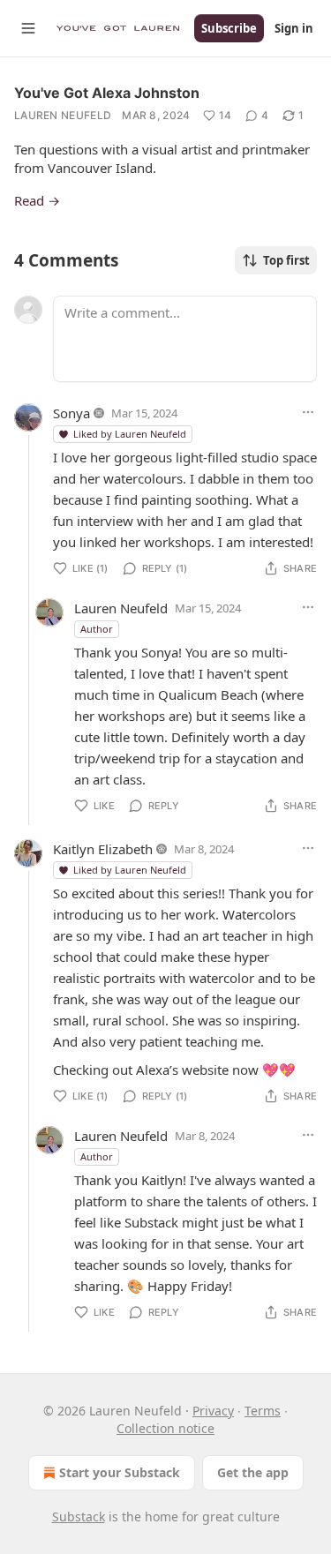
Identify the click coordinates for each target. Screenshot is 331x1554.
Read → (37, 200)
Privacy (213, 1410)
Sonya (71, 413)
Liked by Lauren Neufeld (129, 433)
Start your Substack (119, 1472)
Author (96, 628)
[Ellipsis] (308, 412)
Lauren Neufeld (62, 115)
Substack (78, 1516)
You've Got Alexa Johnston (106, 92)
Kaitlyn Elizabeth (103, 849)
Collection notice (165, 1428)
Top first (286, 260)
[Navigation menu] (28, 28)
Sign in (294, 28)
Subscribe (229, 28)
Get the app (253, 1472)
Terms (262, 1410)
